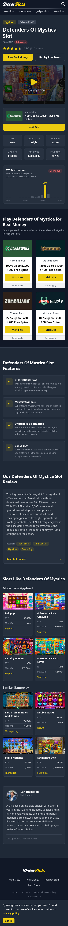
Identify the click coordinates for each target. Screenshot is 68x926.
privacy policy (11, 913)
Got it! (8, 920)
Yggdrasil (9, 22)
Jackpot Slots (42, 11)
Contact (26, 892)
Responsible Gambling (45, 892)
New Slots (59, 11)
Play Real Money (18, 57)
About (15, 892)
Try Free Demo (52, 57)
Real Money (25, 11)
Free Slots (9, 11)
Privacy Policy (34, 896)
